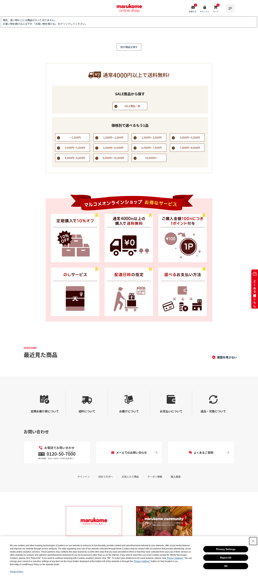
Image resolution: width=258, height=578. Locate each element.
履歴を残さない (227, 357)
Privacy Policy (16, 571)
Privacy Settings (226, 549)
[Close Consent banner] (253, 541)
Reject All (225, 557)
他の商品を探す (129, 47)
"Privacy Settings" (175, 558)
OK (226, 566)
